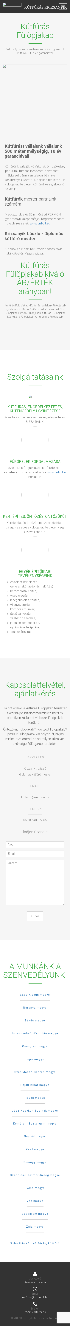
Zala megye (35, 1226)
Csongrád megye (35, 1046)
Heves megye (35, 1097)
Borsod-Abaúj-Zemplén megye (35, 1033)
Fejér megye (35, 1059)
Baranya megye (35, 1007)
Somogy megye (35, 1162)
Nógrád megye (35, 1136)
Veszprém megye (35, 1213)
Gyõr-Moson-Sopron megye (35, 1072)
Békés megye (35, 1020)
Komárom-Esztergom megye (35, 1123)
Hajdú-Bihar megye (35, 1084)
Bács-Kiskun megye (35, 994)
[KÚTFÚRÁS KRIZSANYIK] (12, 6)
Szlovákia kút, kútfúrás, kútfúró (35, 1243)
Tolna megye (35, 1188)
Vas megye (35, 1200)
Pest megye (35, 1149)
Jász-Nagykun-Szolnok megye (35, 1110)
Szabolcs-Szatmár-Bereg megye (35, 1175)
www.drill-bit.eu (40, 223)
